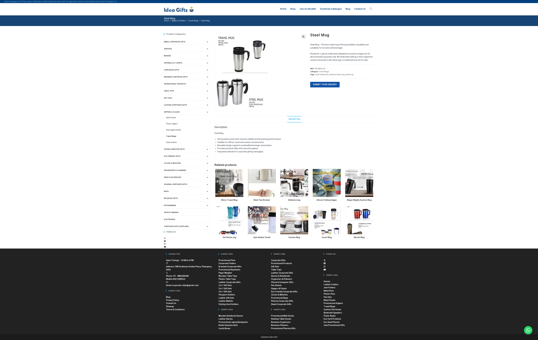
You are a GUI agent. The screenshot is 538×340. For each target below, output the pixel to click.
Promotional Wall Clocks (282, 316)
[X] (165, 238)
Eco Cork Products (332, 319)
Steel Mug (205, 21)
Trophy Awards (171, 212)
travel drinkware (321, 74)
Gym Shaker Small (261, 237)
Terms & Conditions (175, 309)
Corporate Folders (227, 263)
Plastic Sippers (172, 124)
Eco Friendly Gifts (172, 156)
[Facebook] (165, 241)
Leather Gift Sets (226, 298)
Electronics (169, 219)
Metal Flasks (171, 118)
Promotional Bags (279, 298)
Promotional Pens (227, 260)
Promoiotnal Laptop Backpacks (233, 322)
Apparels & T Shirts (173, 63)
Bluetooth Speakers (333, 313)
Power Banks (330, 316)
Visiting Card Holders (229, 304)
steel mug (349, 74)
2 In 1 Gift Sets (225, 285)
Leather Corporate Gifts (175, 105)
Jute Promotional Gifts (334, 325)
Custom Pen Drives (332, 309)
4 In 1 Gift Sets (225, 291)
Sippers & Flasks (172, 112)
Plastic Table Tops (227, 279)
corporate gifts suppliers (176, 226)
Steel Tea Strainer (261, 200)
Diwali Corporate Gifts (174, 42)
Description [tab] (294, 119)
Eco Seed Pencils (332, 322)
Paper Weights (225, 273)
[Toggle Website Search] (371, 9)
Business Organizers (281, 322)
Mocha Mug (359, 237)
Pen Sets (328, 297)
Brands (167, 56)
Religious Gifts (171, 198)
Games (327, 281)
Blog (168, 297)
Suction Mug (294, 237)
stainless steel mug (337, 74)
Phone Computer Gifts (174, 149)
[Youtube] (165, 247)
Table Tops (169, 91)
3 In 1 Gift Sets (225, 288)
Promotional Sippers (333, 303)
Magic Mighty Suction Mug (359, 200)
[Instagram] (164, 244)
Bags (166, 191)
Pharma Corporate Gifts (175, 184)
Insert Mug (327, 237)
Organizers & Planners (175, 170)
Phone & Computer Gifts (282, 282)
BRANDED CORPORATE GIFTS (176, 77)
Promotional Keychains (229, 270)
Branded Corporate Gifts (230, 266)
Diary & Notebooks (172, 177)
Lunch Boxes (224, 328)
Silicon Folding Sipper (326, 200)
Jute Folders (329, 287)
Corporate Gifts (171, 70)
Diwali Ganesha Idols (228, 325)
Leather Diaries (226, 319)
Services (168, 49)
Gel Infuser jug (229, 237)
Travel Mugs (324, 71)
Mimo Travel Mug (229, 200)
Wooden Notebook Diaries (231, 316)
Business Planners (279, 325)
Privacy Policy (172, 300)
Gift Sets (168, 98)
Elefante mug (294, 200)
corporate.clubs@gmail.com (185, 285)
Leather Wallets (226, 301)
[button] (303, 36)
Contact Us (171, 303)
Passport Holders (227, 295)
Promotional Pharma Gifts (283, 328)
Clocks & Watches (172, 163)
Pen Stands (276, 285)
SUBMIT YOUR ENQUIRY (325, 84)
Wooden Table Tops (228, 276)
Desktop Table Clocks (281, 319)
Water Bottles (171, 142)
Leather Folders (331, 284)
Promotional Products (175, 84)
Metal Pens (329, 291)
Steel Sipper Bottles (173, 130)
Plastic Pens (329, 294)
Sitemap (170, 306)
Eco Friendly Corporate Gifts (284, 291)
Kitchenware (170, 205)
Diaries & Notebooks (280, 276)
